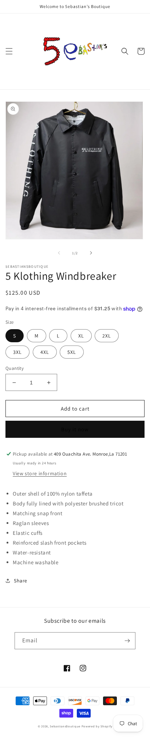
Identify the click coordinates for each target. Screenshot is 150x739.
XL (81, 335)
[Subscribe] (127, 640)
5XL (71, 352)
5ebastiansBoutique (65, 726)
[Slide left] (59, 253)
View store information (40, 473)
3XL (17, 352)
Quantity (14, 368)
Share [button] (20, 580)
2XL (106, 335)
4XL (44, 352)
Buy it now (75, 429)
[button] (9, 51)
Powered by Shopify (97, 726)
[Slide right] (91, 253)
